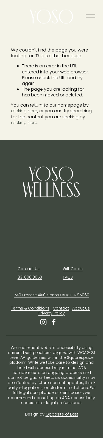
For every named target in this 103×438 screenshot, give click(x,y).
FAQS (68, 277)
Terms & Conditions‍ (30, 308)
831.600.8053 (30, 277)
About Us (81, 308)
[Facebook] (54, 322)
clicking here (24, 111)
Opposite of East (62, 414)
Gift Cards (73, 268)
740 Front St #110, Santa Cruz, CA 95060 (51, 295)
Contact (61, 308)
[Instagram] (43, 322)
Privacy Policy (51, 313)
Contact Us (29, 268)
